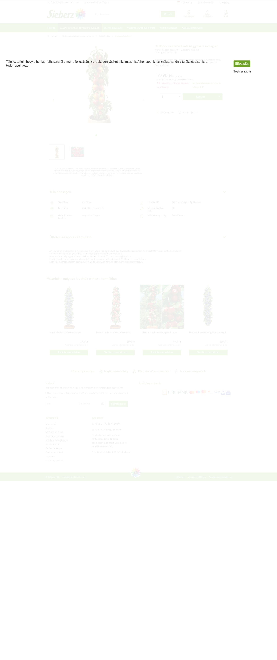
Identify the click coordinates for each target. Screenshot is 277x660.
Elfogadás (242, 63)
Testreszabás (242, 71)
